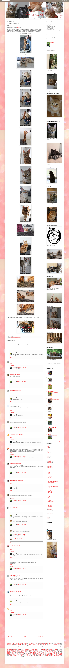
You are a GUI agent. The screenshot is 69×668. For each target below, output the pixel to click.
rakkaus (58, 652)
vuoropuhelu (37, 656)
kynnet (32, 649)
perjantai (12, 652)
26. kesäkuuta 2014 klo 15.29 (16, 507)
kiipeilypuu (52, 646)
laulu (47, 649)
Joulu (36, 643)
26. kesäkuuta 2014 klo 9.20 (21, 381)
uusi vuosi (39, 655)
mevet (41, 650)
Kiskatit (49, 377)
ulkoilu (20, 655)
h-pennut (50, 645)
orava (32, 651)
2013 (48, 514)
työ (11, 655)
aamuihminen (55, 644)
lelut (56, 649)
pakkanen (48, 651)
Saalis (34, 644)
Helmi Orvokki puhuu (16, 643)
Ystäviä (49, 496)
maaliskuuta (50, 510)
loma (8, 650)
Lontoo (43, 643)
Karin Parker (12, 434)
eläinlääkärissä (36, 645)
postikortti (30, 652)
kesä (41, 646)
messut (37, 650)
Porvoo (25, 644)
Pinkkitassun (18, 644)
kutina (22, 649)
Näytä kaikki (60, 441)
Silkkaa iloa (50, 495)
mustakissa (12, 480)
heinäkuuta (50, 467)
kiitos (56, 646)
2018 (48, 455)
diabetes (30, 645)
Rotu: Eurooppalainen (47, 18)
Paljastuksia (9, 644)
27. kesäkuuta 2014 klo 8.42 (21, 584)
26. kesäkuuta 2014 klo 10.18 (16, 448)
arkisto (8, 645)
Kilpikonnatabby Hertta (38, 18)
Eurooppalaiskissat (50, 523)
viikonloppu (26, 656)
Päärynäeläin (50, 398)
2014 (48, 460)
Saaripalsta (49, 384)
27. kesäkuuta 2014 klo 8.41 (21, 553)
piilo (20, 652)
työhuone (15, 655)
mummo (45, 650)
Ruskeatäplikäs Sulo (14, 18)
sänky (33, 654)
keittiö (37, 646)
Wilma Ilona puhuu (44, 644)
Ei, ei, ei (49, 473)
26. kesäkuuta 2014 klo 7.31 (17, 360)
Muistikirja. (49, 434)
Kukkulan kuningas (51, 497)
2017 (48, 456)
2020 (48, 452)
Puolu (30, 644)
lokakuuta (49, 463)
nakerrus (59, 650)
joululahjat (20, 646)
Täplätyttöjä (18, 27)
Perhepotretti (50, 492)
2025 (48, 446)
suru (18, 654)
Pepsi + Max (12, 390)
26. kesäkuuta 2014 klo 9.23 (21, 441)
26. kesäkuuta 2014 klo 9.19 (21, 367)
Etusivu (8, 18)
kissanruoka (30, 648)
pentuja (8, 652)
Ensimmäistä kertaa (51, 501)
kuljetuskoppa (9, 649)
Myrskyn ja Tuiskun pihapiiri (52, 427)
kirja (59, 646)
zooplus (49, 656)
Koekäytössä (50, 505)
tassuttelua (43, 654)
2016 (48, 457)
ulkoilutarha (28, 655)
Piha (12, 644)
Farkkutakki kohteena (55, 392)
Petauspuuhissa (50, 502)
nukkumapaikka (14, 651)
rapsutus (13, 653)
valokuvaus (56, 655)
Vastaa (11, 349)
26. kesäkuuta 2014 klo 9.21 (21, 414)
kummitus (14, 649)
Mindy (11, 591)
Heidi (11, 575)
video (15, 656)
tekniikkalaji (48, 654)
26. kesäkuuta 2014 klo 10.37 (16, 463)
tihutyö (57, 654)
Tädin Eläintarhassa (51, 391)
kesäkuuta (49, 468)
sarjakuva (45, 653)
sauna (51, 653)
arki (59, 644)
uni (34, 655)
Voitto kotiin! (50, 500)
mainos (19, 650)
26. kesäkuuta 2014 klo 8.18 (18, 390)
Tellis (11, 545)
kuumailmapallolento (27, 649)
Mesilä (46, 643)
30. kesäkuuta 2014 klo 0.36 (19, 520)
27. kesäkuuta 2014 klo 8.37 (21, 456)
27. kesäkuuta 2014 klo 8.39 (21, 472)
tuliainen (60, 654)
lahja (39, 649)
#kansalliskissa (9, 643)
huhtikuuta (49, 509)
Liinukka (11, 360)
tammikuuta (50, 513)
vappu (8, 656)
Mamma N (14, 367)
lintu (59, 649)
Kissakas (40, 643)
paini (40, 651)
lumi (12, 650)
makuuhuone (24, 650)
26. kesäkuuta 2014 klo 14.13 (18, 480)
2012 (48, 516)
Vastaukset (12, 365)
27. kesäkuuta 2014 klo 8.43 (21, 614)
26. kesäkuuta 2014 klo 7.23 (17, 342)
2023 (48, 448)
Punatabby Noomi (30, 18)
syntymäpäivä (27, 654)
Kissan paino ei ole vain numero (56, 406)
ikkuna (59, 645)
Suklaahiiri (11, 421)
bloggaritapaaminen (13, 337)
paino (44, 651)
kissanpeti (19, 337)
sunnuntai (14, 654)
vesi (11, 656)
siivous (55, 653)
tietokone (52, 654)
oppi (28, 651)
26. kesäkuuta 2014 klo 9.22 (21, 427)
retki (20, 653)
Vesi (48, 471)
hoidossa (54, 645)
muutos (55, 650)
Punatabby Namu (22, 18)
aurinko (12, 645)
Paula (11, 463)
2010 (48, 518)
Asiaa (49, 487)
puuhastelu (35, 652)
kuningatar (18, 649)
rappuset (8, 653)
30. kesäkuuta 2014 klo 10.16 (21, 534)
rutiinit (30, 653)
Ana (10, 507)
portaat (26, 652)
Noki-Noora (55, 18)
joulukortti (15, 646)
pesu (17, 652)
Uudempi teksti (10, 636)
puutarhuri (44, 652)
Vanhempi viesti (40, 636)
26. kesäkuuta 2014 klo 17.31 (16, 545)
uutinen (44, 655)
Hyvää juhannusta (54, 435)
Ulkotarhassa (50, 506)
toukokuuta (50, 508)
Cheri (11, 448)
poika (23, 652)
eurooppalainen (44, 645)
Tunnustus (37, 644)
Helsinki (21, 643)
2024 (48, 447)
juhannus (25, 646)
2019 (48, 453)
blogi (17, 337)
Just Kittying (50, 405)
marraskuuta (50, 462)
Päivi (11, 374)
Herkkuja (25, 643)
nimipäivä (8, 651)
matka (30, 650)
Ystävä (49, 644)
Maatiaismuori (50, 420)
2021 (48, 451)
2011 (48, 517)
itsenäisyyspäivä (9, 646)
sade (37, 653)
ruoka (26, 653)
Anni (10, 25)
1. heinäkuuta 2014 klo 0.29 (19, 538)
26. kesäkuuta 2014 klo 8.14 (16, 374)
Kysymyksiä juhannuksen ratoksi (53, 481)
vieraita (19, 656)
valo (51, 655)
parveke (54, 651)
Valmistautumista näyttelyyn (55, 399)
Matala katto (50, 476)
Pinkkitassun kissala (50, 526)
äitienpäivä (53, 656)
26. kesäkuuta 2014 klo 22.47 (16, 575)
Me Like (14, 520)
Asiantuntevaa (50, 491)
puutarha (39, 652)
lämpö (15, 650)
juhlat (29, 646)
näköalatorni (19, 651)
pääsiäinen (49, 652)
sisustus (60, 653)
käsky (36, 649)
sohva (10, 654)
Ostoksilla (58, 643)
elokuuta (49, 466)
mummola (50, 650)
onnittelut (25, 651)
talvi (39, 654)
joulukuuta (49, 461)
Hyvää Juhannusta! (51, 482)
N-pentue (50, 643)
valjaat (47, 655)
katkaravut (33, 646)
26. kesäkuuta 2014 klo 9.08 (18, 434)
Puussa (49, 472)
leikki (51, 649)
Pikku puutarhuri (50, 478)
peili (59, 651)
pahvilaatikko (36, 651)
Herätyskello (31, 643)
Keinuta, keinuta (50, 490)
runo (23, 653)
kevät (45, 646)
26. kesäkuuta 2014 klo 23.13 (16, 591)
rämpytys (34, 653)
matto (33, 650)
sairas (41, 653)
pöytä (54, 652)
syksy (22, 654)
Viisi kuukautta (50, 477)
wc (43, 656)
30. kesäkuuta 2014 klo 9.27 (21, 524)
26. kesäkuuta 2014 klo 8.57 (18, 421)
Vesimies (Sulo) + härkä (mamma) (53, 486)
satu (48, 653)
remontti (17, 653)
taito (36, 654)
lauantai (43, 649)
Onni (54, 643)
